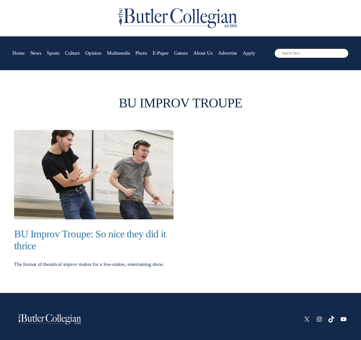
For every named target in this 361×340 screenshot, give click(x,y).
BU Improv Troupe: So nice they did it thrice (90, 239)
